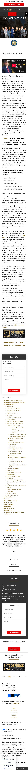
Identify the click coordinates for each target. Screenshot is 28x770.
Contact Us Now (14, 390)
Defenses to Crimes (12, 414)
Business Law (8, 502)
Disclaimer (14, 710)
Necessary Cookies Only (8, 766)
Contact (5, 138)
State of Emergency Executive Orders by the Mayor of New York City (16, 482)
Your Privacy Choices (11, 729)
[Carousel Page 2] (14, 559)
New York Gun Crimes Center (15, 423)
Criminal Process (11, 412)
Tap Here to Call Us (14, 4)
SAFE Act (11, 455)
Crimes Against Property (14, 410)
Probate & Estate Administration (14, 512)
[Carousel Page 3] (17, 559)
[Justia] (18, 695)
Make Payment (14, 649)
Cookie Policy (22, 729)
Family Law (7, 506)
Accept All (8, 762)
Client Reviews (14, 523)
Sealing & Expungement (13, 476)
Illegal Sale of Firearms (15, 450)
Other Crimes (10, 470)
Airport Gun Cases (14, 425)
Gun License (12, 446)
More (20, 14)
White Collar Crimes (12, 495)
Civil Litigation (8, 504)
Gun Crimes (12, 444)
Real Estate (7, 514)
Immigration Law (9, 508)
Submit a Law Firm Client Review (14, 570)
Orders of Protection (13, 468)
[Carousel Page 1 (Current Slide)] (10, 559)
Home (4, 14)
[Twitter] (12, 695)
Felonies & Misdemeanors (14, 417)
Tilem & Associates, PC (19, 762)
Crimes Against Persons (13, 408)
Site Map (14, 715)
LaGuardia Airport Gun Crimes (14, 345)
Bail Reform (10, 406)
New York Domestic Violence (15, 421)
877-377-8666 (12, 690)
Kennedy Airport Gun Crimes (13, 342)
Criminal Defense (9, 404)
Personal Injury (8, 510)
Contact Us (12, 14)
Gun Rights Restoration (16, 448)
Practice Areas (7, 397)
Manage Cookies (7, 731)
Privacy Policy (14, 713)
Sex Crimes (10, 478)
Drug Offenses (11, 416)
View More (14, 564)
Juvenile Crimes (11, 419)
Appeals (6, 499)
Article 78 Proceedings (10, 501)
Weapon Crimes (11, 493)
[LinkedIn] (15, 695)
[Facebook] (9, 695)
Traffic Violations (9, 497)
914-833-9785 (11, 688)
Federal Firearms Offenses (16, 442)
